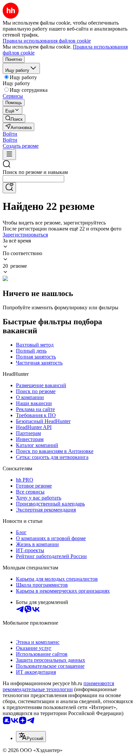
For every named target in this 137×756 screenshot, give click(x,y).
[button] (10, 134)
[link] (14, 118)
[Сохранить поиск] (9, 187)
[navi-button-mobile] (9, 154)
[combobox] (33, 178)
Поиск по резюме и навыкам (35, 172)
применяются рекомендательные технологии (58, 686)
